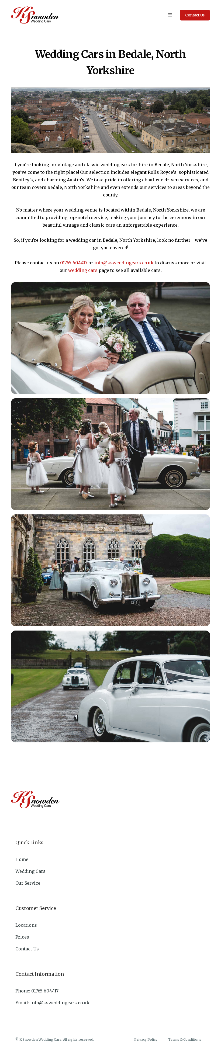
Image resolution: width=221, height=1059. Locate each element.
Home (21, 859)
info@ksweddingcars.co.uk (124, 262)
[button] (170, 15)
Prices (22, 937)
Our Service (27, 883)
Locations (26, 925)
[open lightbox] (110, 338)
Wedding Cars (30, 871)
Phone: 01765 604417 (36, 991)
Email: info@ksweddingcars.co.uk (52, 1002)
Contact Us (27, 948)
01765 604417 (73, 262)
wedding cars (83, 270)
